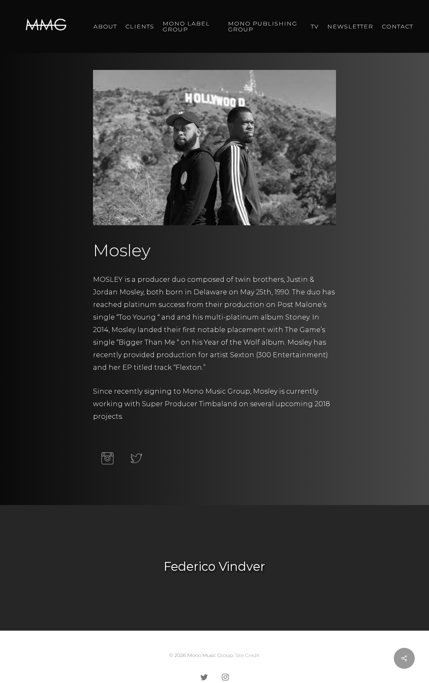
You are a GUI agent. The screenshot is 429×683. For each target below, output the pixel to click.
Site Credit (247, 655)
